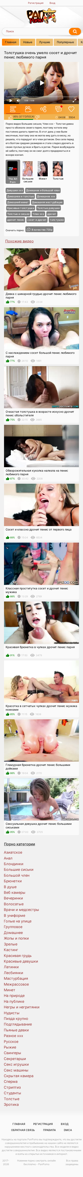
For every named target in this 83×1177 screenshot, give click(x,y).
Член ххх (38, 213)
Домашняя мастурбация (47, 202)
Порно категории (19, 844)
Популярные (65, 42)
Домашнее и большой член (43, 190)
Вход (52, 2)
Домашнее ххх (46, 196)
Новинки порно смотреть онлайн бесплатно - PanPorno (36, 1162)
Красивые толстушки (20, 208)
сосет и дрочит (37, 219)
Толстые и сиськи (18, 213)
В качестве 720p (42, 229)
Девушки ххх (15, 190)
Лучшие (44, 42)
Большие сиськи (27, 180)
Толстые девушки (48, 208)
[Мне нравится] (10, 117)
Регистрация (36, 2)
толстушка (57, 219)
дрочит (51, 213)
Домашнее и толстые (20, 196)
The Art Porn (12, 180)
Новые (27, 42)
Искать (75, 31)
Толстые (58, 178)
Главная (10, 42)
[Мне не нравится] (37, 117)
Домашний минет (18, 202)
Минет (43, 178)
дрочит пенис (15, 219)
